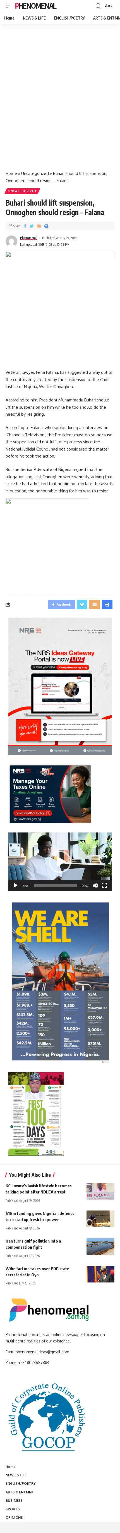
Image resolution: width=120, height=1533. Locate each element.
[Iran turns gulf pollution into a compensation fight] (100, 1246)
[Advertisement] (60, 103)
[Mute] (95, 885)
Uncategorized (35, 173)
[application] (60, 861)
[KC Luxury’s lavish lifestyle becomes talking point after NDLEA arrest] (100, 1191)
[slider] (55, 885)
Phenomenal (35, 5)
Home (11, 173)
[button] (60, 862)
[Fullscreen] (104, 885)
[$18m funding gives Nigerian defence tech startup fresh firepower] (100, 1218)
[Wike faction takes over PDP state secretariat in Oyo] (100, 1274)
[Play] (15, 885)
